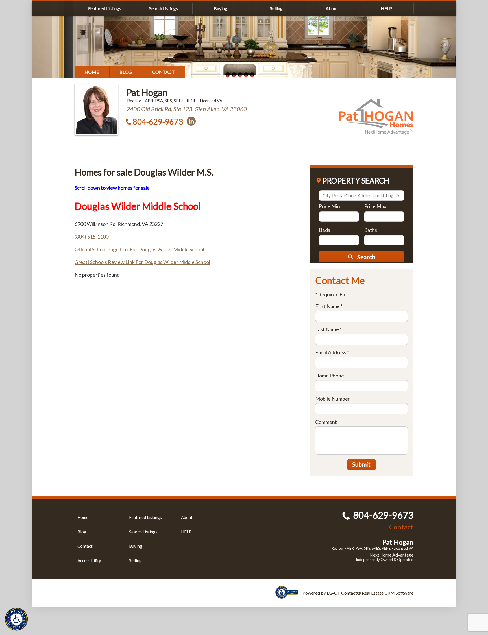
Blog (125, 72)
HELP (386, 8)
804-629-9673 (158, 121)
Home (91, 72)
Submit (361, 464)
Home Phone (329, 375)
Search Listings (163, 8)
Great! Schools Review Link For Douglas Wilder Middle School (142, 262)
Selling (276, 8)
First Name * (329, 306)
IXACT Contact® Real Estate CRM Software (370, 592)
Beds (324, 230)
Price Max (375, 206)
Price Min (329, 206)
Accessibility (89, 560)
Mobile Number (332, 399)
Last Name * (328, 329)
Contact (163, 72)
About (332, 8)
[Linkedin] (191, 121)
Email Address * (332, 352)
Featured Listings (104, 8)
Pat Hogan (147, 92)
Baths (370, 230)
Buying (220, 8)
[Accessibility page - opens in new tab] (289, 596)
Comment (326, 422)
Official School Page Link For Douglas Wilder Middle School (139, 249)
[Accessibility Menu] (16, 619)
